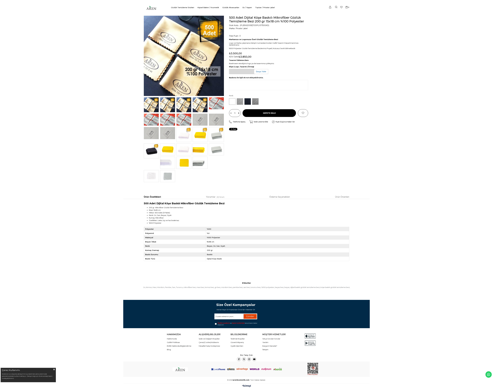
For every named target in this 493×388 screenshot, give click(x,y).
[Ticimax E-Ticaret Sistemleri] (246, 386)
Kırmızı (149, 287)
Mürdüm (160, 287)
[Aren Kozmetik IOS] (310, 336)
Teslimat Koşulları (238, 339)
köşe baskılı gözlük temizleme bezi (335, 287)
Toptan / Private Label (265, 7)
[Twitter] (244, 359)
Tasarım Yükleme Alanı (239, 60)
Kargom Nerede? (269, 346)
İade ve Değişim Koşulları (209, 339)
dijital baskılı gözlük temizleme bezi (305, 287)
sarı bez (246, 287)
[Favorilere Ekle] (303, 113)
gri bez (217, 287)
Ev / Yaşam (247, 7)
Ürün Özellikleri (152, 197)
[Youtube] (254, 359)
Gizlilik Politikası (173, 342)
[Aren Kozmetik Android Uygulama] (310, 343)
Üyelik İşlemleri (237, 346)
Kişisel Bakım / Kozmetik (208, 7)
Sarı (173, 287)
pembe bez (238, 287)
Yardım (265, 342)
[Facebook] (239, 359)
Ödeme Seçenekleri (279, 197)
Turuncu (179, 287)
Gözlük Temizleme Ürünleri (182, 7)
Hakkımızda (172, 339)
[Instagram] (249, 359)
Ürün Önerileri (342, 197)
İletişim (265, 350)
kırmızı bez (209, 287)
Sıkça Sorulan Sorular (271, 339)
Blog (169, 350)
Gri (144, 287)
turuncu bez (256, 287)
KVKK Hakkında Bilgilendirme (179, 346)
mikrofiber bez (189, 287)
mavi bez (200, 287)
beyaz (287, 287)
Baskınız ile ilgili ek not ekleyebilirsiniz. (246, 78)
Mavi (154, 287)
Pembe (168, 287)
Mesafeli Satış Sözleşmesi (209, 346)
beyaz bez (279, 287)
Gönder (250, 316)
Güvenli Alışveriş (237, 342)
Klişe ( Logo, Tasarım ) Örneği (241, 67)
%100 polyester (267, 287)
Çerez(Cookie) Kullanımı (209, 342)
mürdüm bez (226, 287)
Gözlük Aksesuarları (230, 7)
